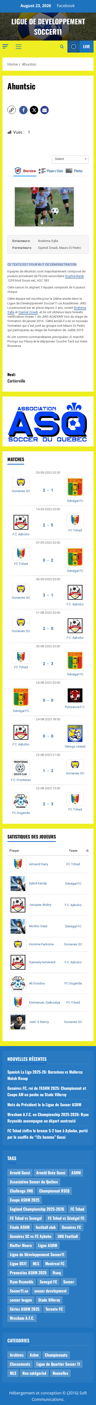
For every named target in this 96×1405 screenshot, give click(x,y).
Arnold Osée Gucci (50, 1173)
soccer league (21, 1300)
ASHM (76, 1173)
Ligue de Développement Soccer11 (37, 1254)
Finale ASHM (20, 1227)
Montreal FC (54, 1263)
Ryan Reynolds (21, 1282)
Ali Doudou (37, 983)
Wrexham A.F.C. (22, 1318)
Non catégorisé (34, 1373)
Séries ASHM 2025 (24, 1309)
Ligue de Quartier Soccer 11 (58, 1364)
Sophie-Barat (74, 276)
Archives (17, 1355)
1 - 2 (48, 770)
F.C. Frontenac (21, 780)
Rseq (57, 1273)
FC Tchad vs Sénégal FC (66, 1218)
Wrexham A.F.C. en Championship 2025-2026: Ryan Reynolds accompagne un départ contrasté (48, 1117)
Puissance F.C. (75, 707)
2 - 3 (48, 663)
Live (86, 46)
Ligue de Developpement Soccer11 (48, 26)
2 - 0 (48, 628)
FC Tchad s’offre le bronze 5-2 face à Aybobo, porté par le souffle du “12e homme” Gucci (47, 1134)
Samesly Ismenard (42, 962)
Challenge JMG (21, 1191)
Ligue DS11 (18, 1263)
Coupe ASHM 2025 (24, 1200)
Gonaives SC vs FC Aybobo (30, 1236)
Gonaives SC (21, 491)
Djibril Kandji (38, 883)
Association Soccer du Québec (34, 1182)
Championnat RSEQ (54, 1191)
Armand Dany (38, 864)
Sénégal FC (75, 501)
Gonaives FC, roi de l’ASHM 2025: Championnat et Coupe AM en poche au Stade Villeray (46, 1091)
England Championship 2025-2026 (37, 1209)
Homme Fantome (41, 944)
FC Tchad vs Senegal (26, 1218)
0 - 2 (48, 560)
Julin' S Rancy (39, 1022)
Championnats (56, 1355)
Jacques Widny (40, 905)
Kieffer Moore (21, 1245)
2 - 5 (48, 525)
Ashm (34, 1355)
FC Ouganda (21, 813)
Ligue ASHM (47, 1245)
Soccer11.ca (19, 1291)
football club (46, 1227)
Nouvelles (60, 1373)
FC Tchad (75, 530)
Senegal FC (48, 1282)
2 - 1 (48, 490)
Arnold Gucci (20, 1173)
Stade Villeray (49, 1300)
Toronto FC (54, 1309)
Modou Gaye (38, 926)
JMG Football (68, 1236)
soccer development (50, 1291)
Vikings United (75, 746)
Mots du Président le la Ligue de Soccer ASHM (44, 1104)
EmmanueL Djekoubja (44, 1002)
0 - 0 (48, 700)
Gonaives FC (71, 1227)
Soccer (68, 1282)
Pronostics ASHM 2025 (28, 1273)
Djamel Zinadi (28, 312)
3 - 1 (48, 595)
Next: (16, 377)
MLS (36, 1263)
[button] (5, 46)
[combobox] (70, 159)
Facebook (66, 5)
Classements (20, 1364)
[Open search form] (62, 46)
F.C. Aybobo (21, 534)
